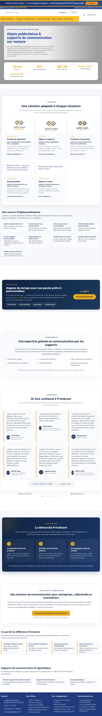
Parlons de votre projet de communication (51, 613)
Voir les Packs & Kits (84, 297)
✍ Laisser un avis (65, 484)
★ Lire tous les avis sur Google (41, 484)
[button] (45, 496)
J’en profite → (92, 3)
